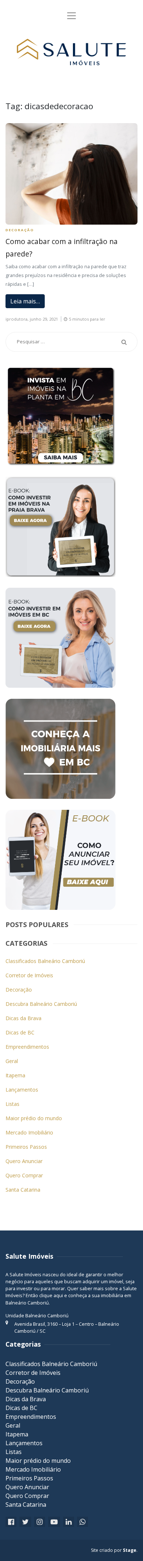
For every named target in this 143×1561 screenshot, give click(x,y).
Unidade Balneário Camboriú (37, 1315)
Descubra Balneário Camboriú (41, 1003)
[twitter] (25, 1522)
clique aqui (51, 1295)
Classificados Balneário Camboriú (45, 960)
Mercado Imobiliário (29, 1132)
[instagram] (39, 1522)
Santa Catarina (23, 1189)
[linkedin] (68, 1522)
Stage (129, 1550)
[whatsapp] (82, 1522)
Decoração (20, 230)
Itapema (15, 1075)
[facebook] (11, 1522)
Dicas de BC (20, 1032)
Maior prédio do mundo (34, 1118)
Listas (12, 1103)
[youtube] (54, 1522)
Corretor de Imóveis (29, 975)
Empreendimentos (27, 1046)
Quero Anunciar (24, 1161)
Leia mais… (25, 301)
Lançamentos (22, 1089)
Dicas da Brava (23, 1018)
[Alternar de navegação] (71, 16)
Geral (12, 1061)
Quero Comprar (24, 1175)
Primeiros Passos (26, 1146)
